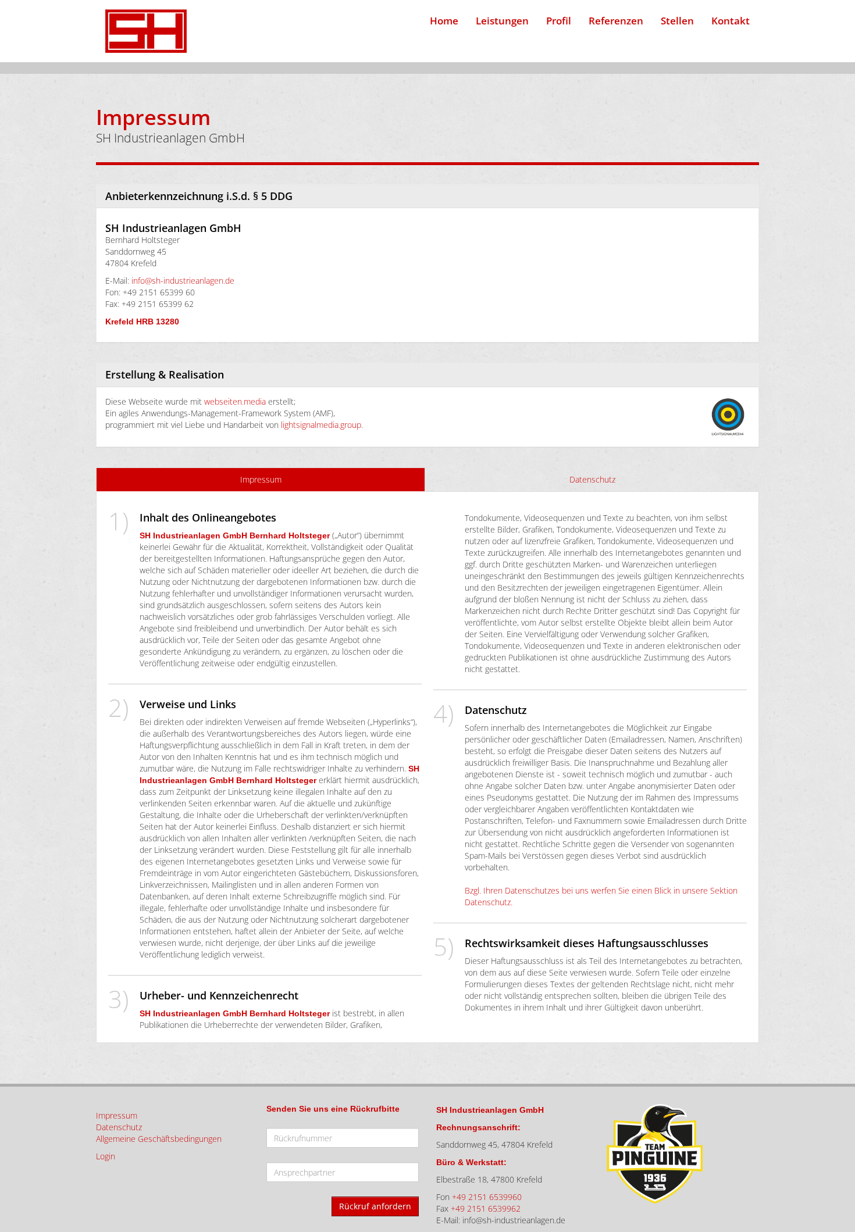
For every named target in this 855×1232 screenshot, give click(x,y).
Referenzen (616, 20)
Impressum (261, 479)
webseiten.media (235, 401)
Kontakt (730, 20)
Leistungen (502, 20)
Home (444, 20)
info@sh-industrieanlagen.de (182, 280)
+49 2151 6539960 (487, 1196)
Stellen (677, 20)
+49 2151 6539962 (486, 1208)
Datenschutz (592, 479)
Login (105, 1156)
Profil (558, 20)
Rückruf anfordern (375, 1206)
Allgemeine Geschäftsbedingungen (159, 1138)
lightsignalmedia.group (321, 424)
